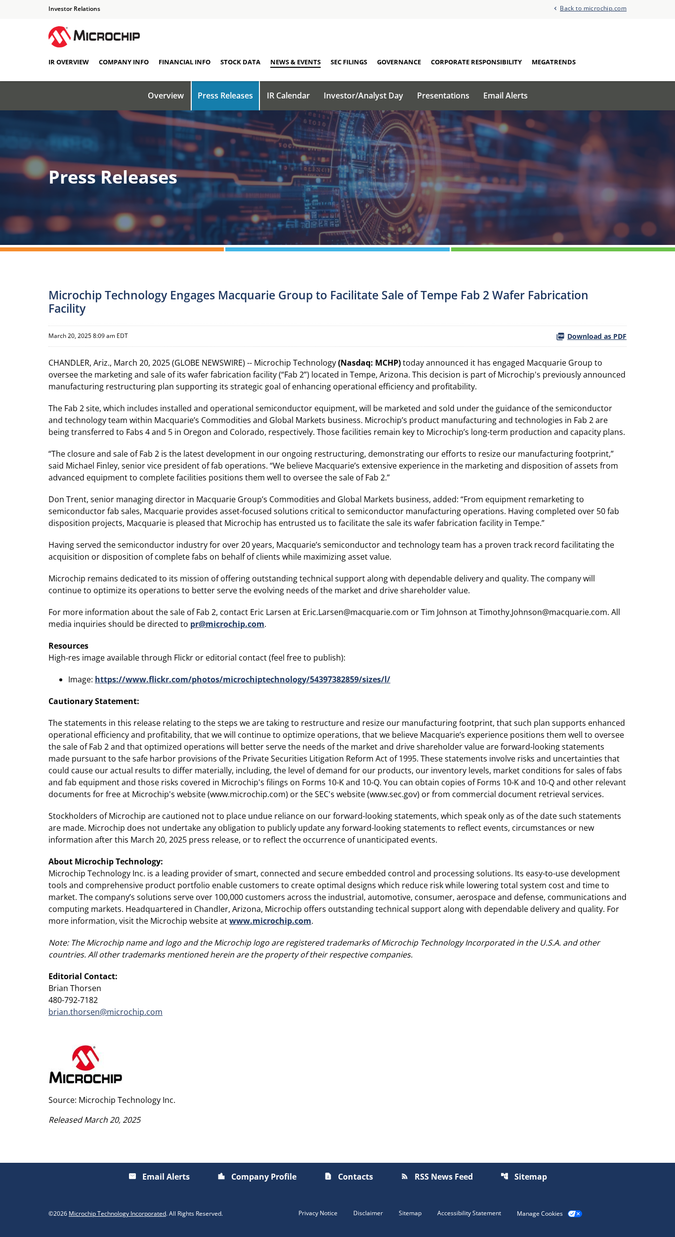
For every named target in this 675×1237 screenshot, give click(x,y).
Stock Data (240, 61)
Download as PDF (597, 336)
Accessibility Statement (469, 1213)
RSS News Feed (437, 1176)
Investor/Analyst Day (363, 95)
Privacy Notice (318, 1213)
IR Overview (68, 61)
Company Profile (256, 1176)
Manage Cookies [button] (540, 1213)
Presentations (443, 95)
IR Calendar (288, 95)
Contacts (348, 1176)
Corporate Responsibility (476, 61)
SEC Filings (349, 61)
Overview (166, 95)
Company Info (124, 61)
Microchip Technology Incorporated (117, 1213)
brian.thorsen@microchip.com (105, 1011)
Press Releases (225, 95)
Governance (399, 61)
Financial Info (185, 61)
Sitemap (524, 1176)
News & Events (295, 61)
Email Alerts (505, 95)
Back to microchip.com (593, 7)
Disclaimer (368, 1213)
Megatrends (554, 61)
